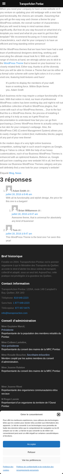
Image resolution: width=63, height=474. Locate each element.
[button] (58, 414)
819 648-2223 (21, 298)
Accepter (31, 444)
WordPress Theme (13, 63)
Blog (11, 173)
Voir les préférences (31, 460)
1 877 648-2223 (21, 303)
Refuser (31, 452)
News (18, 173)
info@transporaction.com (14, 313)
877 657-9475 (22, 308)
